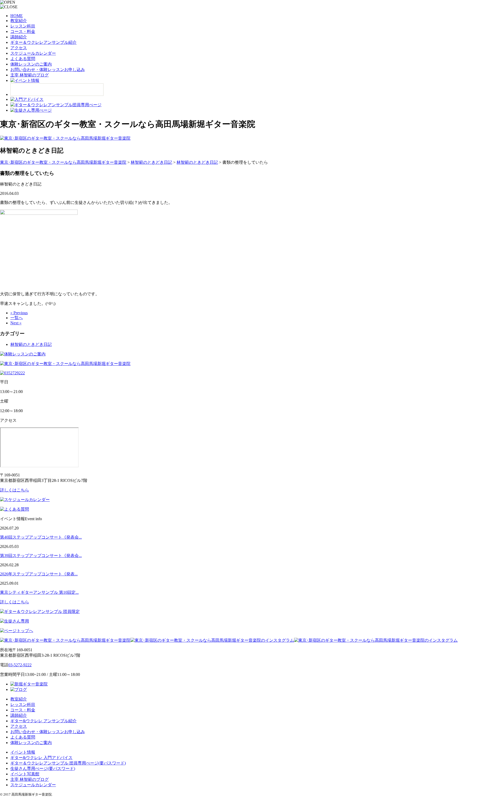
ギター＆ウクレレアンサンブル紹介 (43, 42)
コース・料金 (22, 31)
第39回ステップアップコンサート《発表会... (41, 555)
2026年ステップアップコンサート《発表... (39, 574)
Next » (15, 323)
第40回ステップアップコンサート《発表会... (41, 537)
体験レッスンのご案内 (31, 64)
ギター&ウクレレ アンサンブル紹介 (43, 721)
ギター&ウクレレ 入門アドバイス (41, 757)
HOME (16, 15)
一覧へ (16, 318)
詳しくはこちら (14, 490)
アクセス (18, 48)
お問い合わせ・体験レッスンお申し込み (47, 69)
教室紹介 (18, 20)
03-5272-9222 (20, 665)
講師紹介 (18, 37)
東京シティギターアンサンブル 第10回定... (39, 592)
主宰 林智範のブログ (29, 75)
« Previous (19, 313)
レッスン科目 (22, 26)
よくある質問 (22, 58)
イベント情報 (22, 752)
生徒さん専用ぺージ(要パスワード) (42, 768)
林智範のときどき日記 (31, 344)
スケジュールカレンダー (33, 53)
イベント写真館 (24, 774)
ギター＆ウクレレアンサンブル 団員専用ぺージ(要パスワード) (68, 763)
